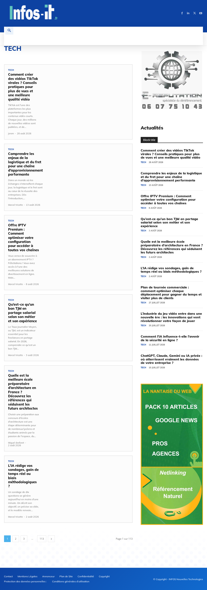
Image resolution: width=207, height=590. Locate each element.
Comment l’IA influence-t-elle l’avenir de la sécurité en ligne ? (170, 338)
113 (42, 538)
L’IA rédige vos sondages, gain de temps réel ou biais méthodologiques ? (23, 475)
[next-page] (51, 538)
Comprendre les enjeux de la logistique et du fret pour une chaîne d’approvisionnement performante (25, 163)
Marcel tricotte (15, 204)
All (149, 128)
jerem (11, 133)
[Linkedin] (188, 13)
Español (24, 56)
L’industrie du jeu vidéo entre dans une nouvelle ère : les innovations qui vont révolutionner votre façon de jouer (171, 317)
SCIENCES (90, 56)
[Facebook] (182, 13)
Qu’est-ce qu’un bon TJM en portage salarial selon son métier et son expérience (22, 312)
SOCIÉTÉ (105, 56)
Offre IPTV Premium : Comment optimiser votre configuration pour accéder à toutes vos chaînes (23, 237)
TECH (11, 70)
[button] (9, 31)
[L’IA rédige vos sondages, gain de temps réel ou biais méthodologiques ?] (87, 485)
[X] (194, 13)
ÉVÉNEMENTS (42, 56)
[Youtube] (201, 13)
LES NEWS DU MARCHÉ (67, 56)
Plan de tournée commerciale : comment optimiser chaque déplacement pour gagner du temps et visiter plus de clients (171, 292)
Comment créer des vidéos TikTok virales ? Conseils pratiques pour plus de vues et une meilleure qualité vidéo (23, 86)
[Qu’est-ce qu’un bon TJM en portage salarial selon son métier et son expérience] (87, 324)
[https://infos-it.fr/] (33, 13)
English (8, 56)
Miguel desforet (16, 442)
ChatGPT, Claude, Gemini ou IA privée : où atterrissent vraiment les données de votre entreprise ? (171, 359)
